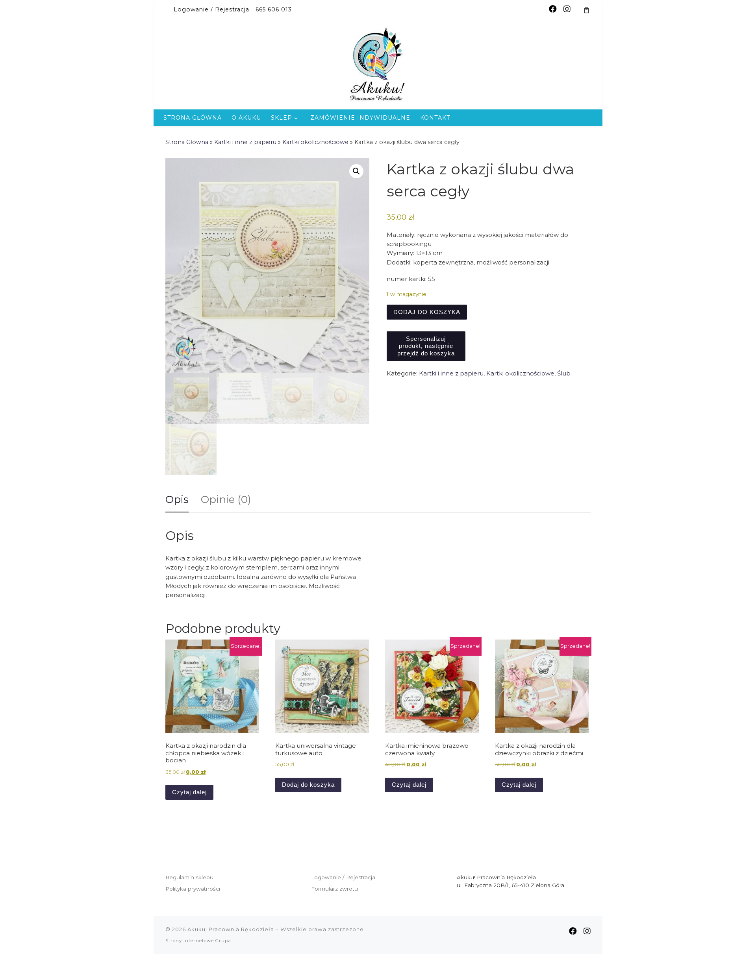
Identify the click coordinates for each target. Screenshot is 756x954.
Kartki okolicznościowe (315, 142)
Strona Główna (186, 142)
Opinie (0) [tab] (226, 499)
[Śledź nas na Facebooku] (553, 9)
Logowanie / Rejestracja (343, 877)
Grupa (223, 940)
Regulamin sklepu (189, 877)
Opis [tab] (177, 499)
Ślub (564, 373)
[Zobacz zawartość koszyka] (586, 9)
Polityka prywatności (192, 889)
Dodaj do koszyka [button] (308, 784)
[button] (356, 171)
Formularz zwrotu (334, 889)
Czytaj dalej (189, 792)
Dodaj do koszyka (426, 312)
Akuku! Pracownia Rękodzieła (230, 929)
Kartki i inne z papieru (245, 142)
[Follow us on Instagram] (567, 9)
